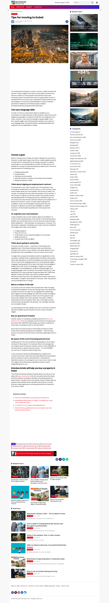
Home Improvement (76, 203)
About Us (13, 586)
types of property (23, 376)
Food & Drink (73, 185)
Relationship (73, 246)
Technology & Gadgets (77, 259)
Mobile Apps (73, 225)
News (71, 227)
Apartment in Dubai (23, 444)
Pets (71, 238)
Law (71, 214)
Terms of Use (65, 586)
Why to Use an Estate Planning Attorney (56, 500)
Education (73, 169)
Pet (71, 235)
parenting (73, 233)
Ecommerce (73, 166)
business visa (36, 444)
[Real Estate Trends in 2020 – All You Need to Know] (20, 472)
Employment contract (32, 446)
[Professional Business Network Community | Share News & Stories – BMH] (19, 2)
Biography (73, 142)
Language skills (46, 446)
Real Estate (14, 14)
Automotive (73, 140)
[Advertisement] (33, 77)
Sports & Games (75, 256)
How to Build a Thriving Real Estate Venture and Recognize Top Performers (39, 481)
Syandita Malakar (19, 21)
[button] (92, 2)
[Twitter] (60, 459)
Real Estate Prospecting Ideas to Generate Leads (38, 503)
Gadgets (72, 188)
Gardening (73, 190)
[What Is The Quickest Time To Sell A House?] (59, 471)
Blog (18, 586)
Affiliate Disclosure (49, 586)
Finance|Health (74, 182)
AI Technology (74, 132)
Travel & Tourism (75, 264)
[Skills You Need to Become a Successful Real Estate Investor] (20, 492)
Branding (72, 145)
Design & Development (77, 158)
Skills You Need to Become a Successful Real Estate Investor (20, 502)
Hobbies (72, 198)
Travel (72, 262)
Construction (74, 156)
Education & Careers (76, 172)
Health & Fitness (75, 195)
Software (72, 251)
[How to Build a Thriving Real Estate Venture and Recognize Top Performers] (40, 472)
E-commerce (74, 164)
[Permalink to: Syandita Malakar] (13, 21)
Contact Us (31, 586)
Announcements (75, 135)
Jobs (71, 211)
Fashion (72, 174)
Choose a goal (47, 444)
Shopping (73, 248)
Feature (72, 177)
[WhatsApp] (66, 459)
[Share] (66, 21)
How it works (39, 586)
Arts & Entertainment (76, 137)
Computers (73, 153)
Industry (72, 209)
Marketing (73, 219)
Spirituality (73, 254)
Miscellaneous (74, 222)
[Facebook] (57, 459)
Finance (72, 180)
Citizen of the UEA (18, 446)
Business (72, 148)
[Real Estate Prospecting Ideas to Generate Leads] (40, 493)
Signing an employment (44, 448)
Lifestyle (72, 217)
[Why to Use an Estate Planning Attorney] (59, 492)
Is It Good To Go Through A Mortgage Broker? (30, 405)
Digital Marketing (75, 161)
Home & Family (74, 201)
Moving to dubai (17, 448)
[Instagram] (18, 592)
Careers (72, 150)
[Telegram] (63, 459)
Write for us (24, 586)
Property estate (30, 448)
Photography (74, 240)
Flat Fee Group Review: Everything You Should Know (32, 398)
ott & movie (73, 230)
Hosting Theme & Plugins (77, 206)
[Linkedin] (22, 592)
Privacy (58, 586)
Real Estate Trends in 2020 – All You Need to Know (20, 480)
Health (72, 193)
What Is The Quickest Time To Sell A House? (58, 478)
